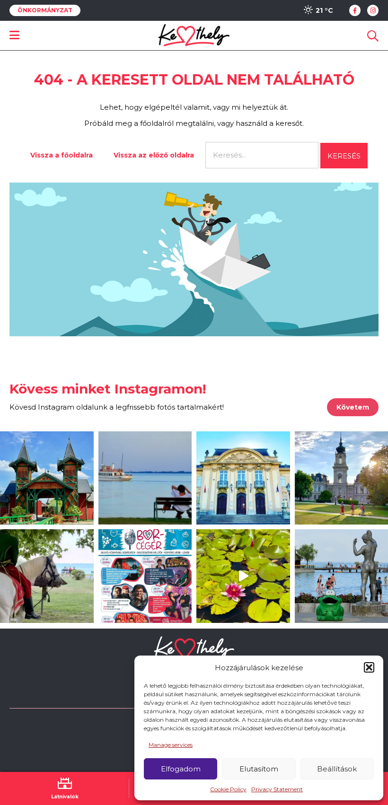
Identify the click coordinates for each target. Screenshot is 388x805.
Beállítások (337, 768)
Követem (352, 407)
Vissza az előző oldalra (154, 155)
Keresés (344, 155)
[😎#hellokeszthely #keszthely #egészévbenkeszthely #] (47, 576)
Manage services (171, 744)
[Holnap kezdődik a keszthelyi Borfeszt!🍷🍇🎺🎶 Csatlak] (145, 576)
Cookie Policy (228, 789)
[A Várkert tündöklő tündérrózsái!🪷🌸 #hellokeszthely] (243, 576)
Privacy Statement (277, 789)
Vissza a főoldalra (61, 155)
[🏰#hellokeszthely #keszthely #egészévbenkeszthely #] (47, 478)
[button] (369, 667)
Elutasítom (258, 768)
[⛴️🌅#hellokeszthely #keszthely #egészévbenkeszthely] (145, 478)
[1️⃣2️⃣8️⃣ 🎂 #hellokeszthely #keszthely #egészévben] (243, 478)
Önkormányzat (45, 10)
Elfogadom (181, 768)
